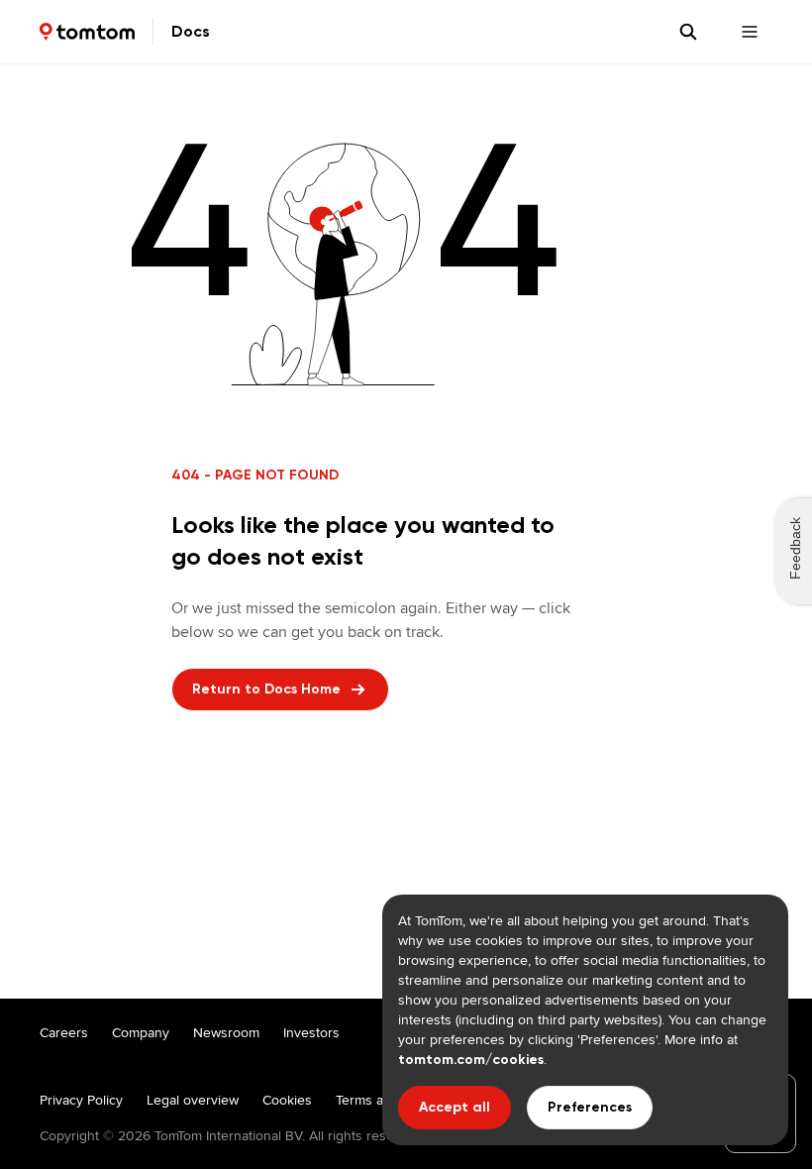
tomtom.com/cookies (471, 1059)
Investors (311, 1032)
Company (140, 1032)
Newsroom (226, 1032)
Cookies (287, 1100)
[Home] (87, 32)
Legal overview (193, 1100)
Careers (64, 1032)
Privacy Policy (81, 1100)
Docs (190, 31)
